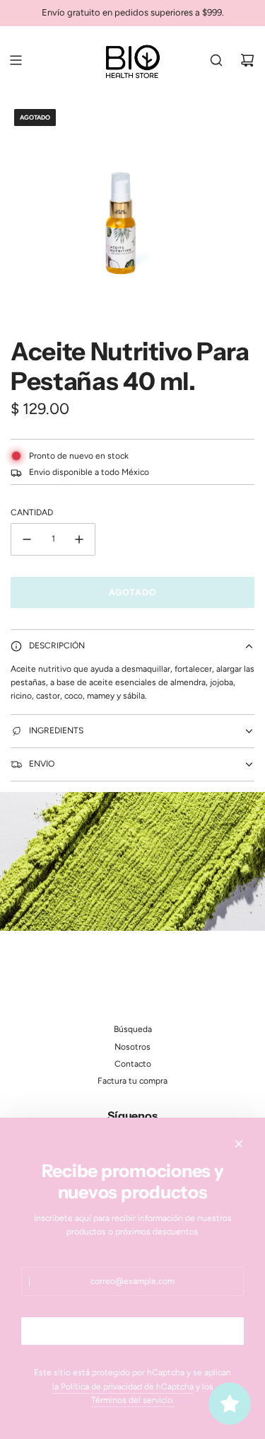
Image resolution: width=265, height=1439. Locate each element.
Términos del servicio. (133, 1400)
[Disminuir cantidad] (26, 539)
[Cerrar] (238, 1143)
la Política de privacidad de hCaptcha (123, 1387)
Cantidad (32, 512)
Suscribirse (133, 1331)
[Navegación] (15, 60)
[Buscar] (216, 60)
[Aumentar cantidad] (79, 539)
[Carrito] (247, 60)
